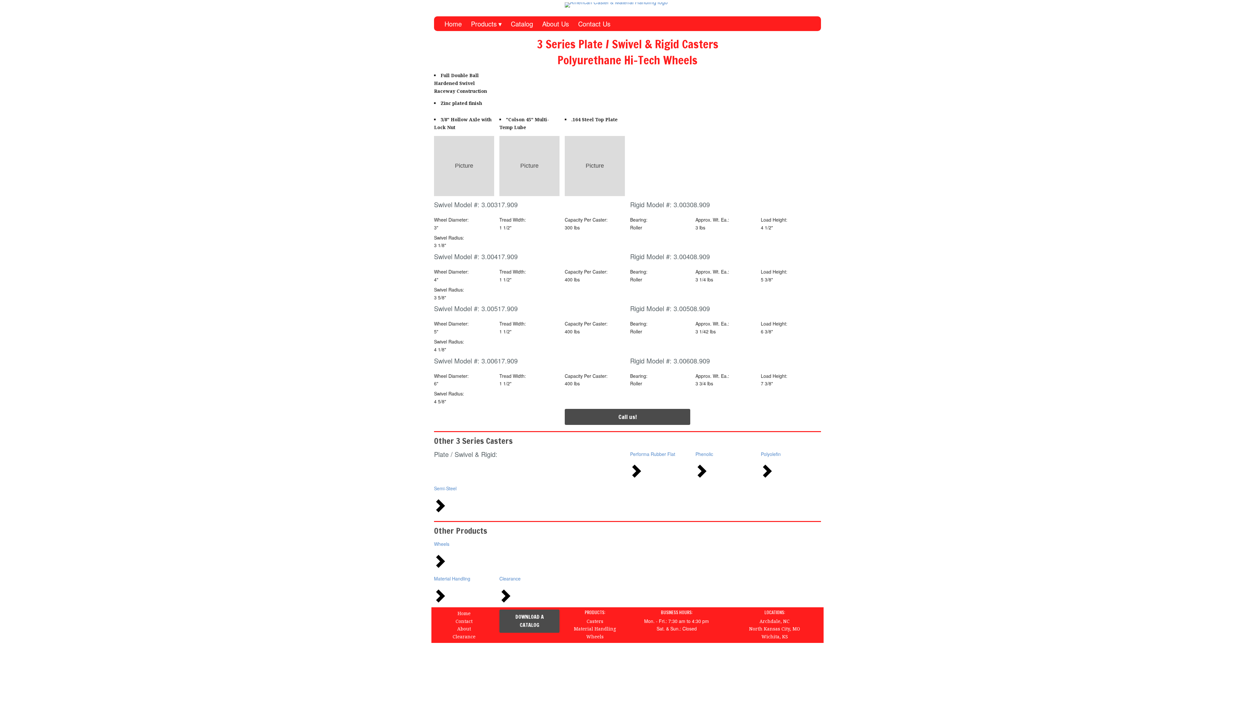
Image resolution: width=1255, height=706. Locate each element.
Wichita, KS (774, 636)
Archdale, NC (775, 621)
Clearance (510, 578)
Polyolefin (771, 454)
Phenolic (704, 454)
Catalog (522, 23)
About (464, 629)
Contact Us (594, 23)
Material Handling (452, 578)
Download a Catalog (529, 621)
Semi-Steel (445, 488)
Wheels (441, 544)
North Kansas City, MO (774, 629)
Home (453, 23)
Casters (595, 621)
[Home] (644, 5)
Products (484, 23)
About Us (555, 23)
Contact (464, 621)
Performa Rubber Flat (652, 454)
